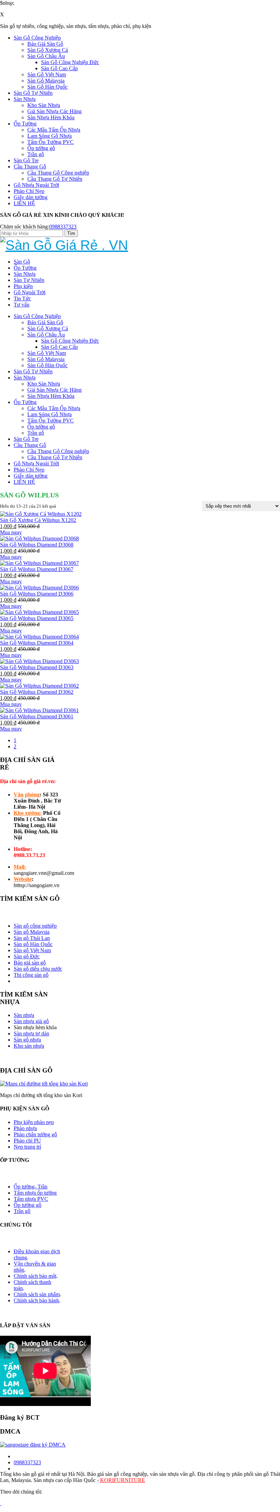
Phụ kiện (23, 286)
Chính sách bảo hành (36, 1300)
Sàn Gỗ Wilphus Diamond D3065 (36, 618)
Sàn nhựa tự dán (31, 1033)
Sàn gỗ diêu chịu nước (38, 969)
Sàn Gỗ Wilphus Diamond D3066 (36, 594)
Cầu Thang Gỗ (30, 166)
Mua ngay (11, 532)
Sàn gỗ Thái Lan (32, 938)
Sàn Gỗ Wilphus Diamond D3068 (36, 545)
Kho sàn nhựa (29, 1046)
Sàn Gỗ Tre (26, 160)
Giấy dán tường (30, 197)
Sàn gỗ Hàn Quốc (33, 944)
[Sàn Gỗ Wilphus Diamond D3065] (39, 612)
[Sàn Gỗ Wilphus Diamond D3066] (39, 587)
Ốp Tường (25, 123)
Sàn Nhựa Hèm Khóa (50, 117)
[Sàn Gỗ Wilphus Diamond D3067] (39, 563)
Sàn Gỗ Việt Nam (46, 74)
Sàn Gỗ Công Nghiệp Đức (70, 62)
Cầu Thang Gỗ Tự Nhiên (54, 179)
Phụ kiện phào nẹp (34, 1122)
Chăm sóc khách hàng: (24, 226)
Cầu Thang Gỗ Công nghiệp (58, 173)
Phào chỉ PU (27, 1140)
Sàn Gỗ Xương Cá (47, 50)
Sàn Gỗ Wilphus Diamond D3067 (36, 569)
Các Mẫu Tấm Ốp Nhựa (53, 130)
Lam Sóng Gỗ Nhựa (49, 136)
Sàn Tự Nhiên (29, 280)
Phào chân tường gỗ (35, 1134)
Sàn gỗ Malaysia (32, 932)
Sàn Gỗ (22, 262)
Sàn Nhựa (25, 99)
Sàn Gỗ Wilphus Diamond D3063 (36, 667)
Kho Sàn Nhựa (43, 105)
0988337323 (62, 226)
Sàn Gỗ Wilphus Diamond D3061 (36, 716)
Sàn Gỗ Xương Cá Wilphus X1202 (38, 520)
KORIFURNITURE (122, 1480)
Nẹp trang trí (27, 1147)
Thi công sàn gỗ (31, 975)
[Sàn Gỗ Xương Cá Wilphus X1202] (41, 514)
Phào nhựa (25, 1128)
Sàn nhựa (24, 1015)
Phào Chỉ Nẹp (29, 191)
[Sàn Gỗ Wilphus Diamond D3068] (39, 538)
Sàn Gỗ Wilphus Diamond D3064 (36, 643)
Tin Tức (22, 298)
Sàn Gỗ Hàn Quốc (47, 87)
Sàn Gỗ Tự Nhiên (33, 93)
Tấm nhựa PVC (31, 1199)
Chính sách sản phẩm (37, 1294)
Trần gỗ (35, 154)
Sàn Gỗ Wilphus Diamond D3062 (36, 692)
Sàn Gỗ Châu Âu (46, 56)
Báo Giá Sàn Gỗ (45, 44)
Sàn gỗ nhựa (27, 1040)
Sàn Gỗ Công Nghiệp (37, 38)
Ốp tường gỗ (41, 148)
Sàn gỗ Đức (27, 956)
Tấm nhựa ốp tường (35, 1193)
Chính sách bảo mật (35, 1276)
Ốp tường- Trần (30, 1186)
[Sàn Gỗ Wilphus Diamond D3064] (39, 637)
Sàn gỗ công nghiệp (35, 926)
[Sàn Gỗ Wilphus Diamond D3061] (39, 710)
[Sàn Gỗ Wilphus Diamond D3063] (39, 661)
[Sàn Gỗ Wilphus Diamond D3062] (39, 686)
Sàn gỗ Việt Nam (32, 950)
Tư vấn (21, 305)
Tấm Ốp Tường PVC (50, 142)
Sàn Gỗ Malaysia (46, 81)
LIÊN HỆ (24, 203)
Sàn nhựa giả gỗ (31, 1021)
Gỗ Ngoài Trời (29, 292)
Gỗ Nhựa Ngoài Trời (36, 185)
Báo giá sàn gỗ (30, 962)
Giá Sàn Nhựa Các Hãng (54, 111)
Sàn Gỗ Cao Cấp (59, 68)
